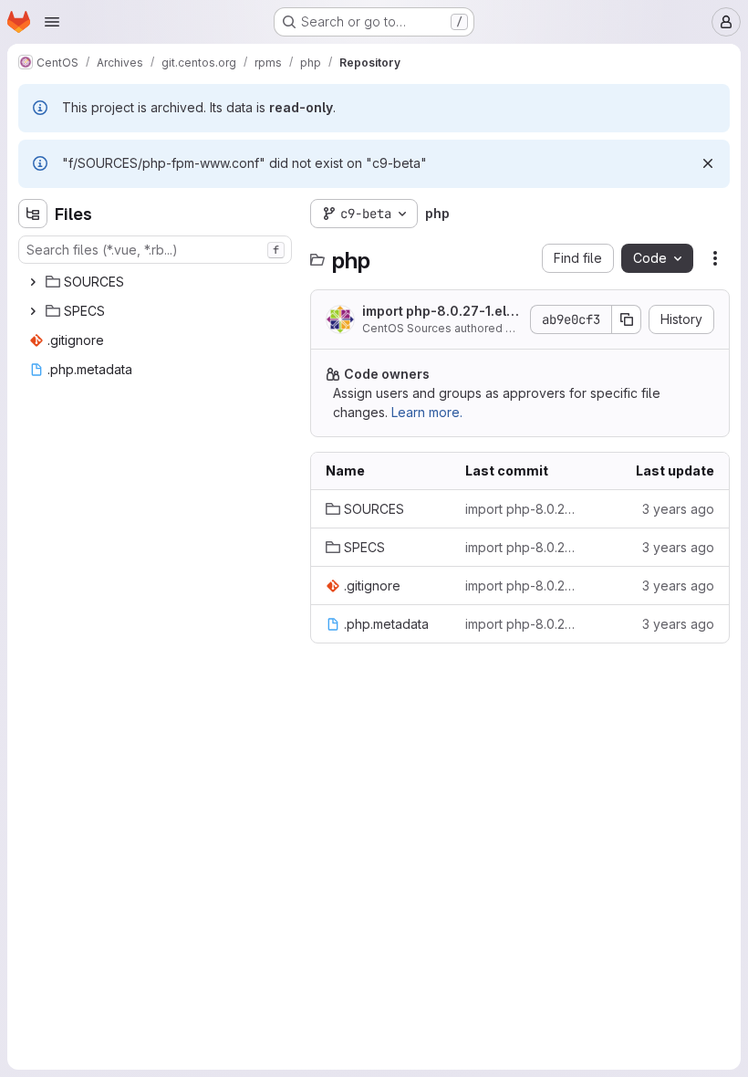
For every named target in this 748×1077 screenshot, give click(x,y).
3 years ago (678, 509)
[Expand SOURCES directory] (33, 282)
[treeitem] (157, 282)
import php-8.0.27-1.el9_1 (441, 311)
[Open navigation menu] (52, 22)
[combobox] (155, 249)
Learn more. (426, 412)
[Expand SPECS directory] (33, 311)
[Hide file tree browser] (32, 213)
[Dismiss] (708, 163)
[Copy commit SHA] (626, 319)
